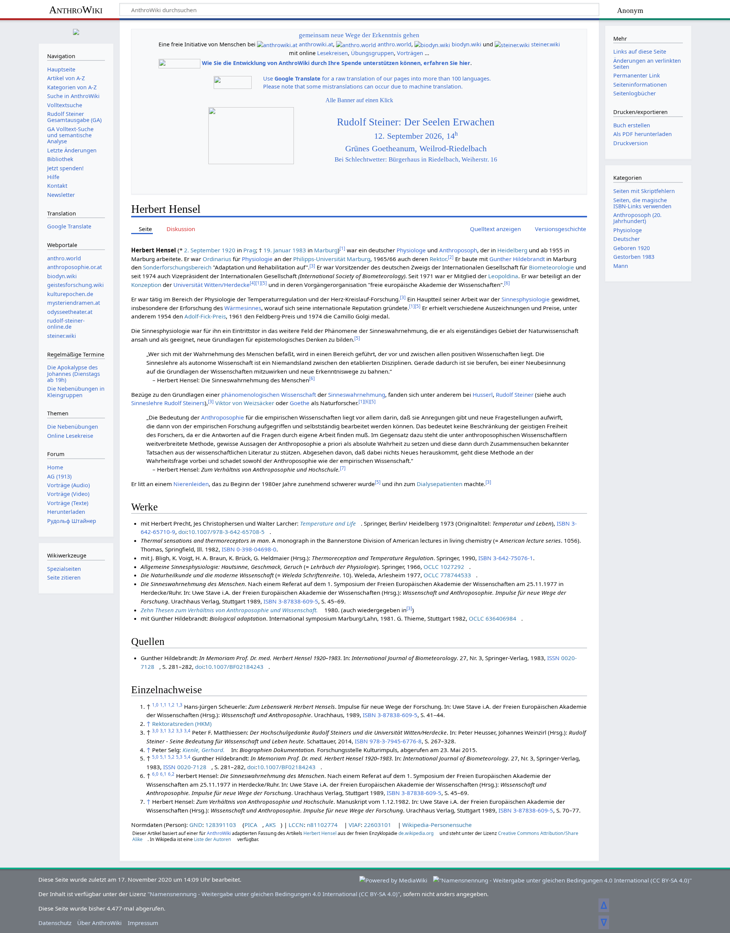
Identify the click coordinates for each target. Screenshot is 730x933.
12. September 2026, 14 (416, 136)
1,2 (171, 705)
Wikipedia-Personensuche (437, 824)
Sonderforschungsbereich (177, 267)
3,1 (163, 730)
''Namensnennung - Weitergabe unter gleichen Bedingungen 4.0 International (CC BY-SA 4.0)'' (274, 894)
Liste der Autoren (212, 839)
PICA (250, 824)
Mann (620, 265)
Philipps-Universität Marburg (331, 259)
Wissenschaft (298, 394)
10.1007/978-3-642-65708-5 (226, 531)
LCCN (296, 824)
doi (182, 531)
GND (195, 824)
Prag (249, 250)
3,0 (155, 730)
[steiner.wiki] (512, 44)
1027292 (452, 566)
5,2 (171, 757)
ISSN (553, 658)
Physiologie (257, 259)
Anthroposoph (458, 250)
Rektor (438, 259)
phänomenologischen (250, 394)
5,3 (179, 757)
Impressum (143, 923)
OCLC (431, 566)
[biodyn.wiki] (432, 44)
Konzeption (146, 284)
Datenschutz (54, 923)
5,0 (155, 757)
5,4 (187, 757)
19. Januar (277, 250)
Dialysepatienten (439, 484)
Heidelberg (512, 250)
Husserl (483, 394)
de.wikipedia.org (415, 833)
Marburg (326, 250)
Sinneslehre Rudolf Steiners (168, 403)
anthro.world (394, 44)
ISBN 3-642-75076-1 (505, 558)
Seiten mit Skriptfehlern (644, 191)
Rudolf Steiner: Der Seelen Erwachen (416, 122)
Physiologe (411, 250)
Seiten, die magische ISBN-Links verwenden (642, 203)
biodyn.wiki (466, 44)
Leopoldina (503, 276)
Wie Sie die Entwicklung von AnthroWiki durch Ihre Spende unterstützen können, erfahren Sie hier (336, 63)
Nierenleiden (191, 484)
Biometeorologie (551, 267)
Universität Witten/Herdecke (211, 284)
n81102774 (322, 824)
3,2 (171, 730)
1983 (299, 250)
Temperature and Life (328, 523)
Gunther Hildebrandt (517, 259)
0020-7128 (191, 767)
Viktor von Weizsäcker (244, 403)
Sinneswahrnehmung (356, 394)
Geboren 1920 (631, 248)
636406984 (501, 618)
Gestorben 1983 (633, 256)
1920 (228, 250)
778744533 (455, 575)
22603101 (377, 824)
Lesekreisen (332, 53)
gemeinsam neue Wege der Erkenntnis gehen (359, 35)
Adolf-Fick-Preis (205, 316)
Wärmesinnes (242, 308)
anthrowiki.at (316, 44)
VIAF (355, 824)
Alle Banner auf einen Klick (359, 100)
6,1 (163, 774)
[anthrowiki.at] (277, 44)
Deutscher (626, 238)
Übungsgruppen (372, 53)
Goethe (299, 403)
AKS (270, 824)
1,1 (163, 705)
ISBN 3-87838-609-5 (290, 601)
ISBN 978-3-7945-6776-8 (388, 741)
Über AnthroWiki (99, 923)
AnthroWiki (76, 10)
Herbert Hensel (319, 833)
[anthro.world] (356, 44)
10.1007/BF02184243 (234, 666)
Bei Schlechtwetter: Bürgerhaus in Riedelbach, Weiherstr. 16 (416, 159)
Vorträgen (410, 53)
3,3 (179, 730)
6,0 (155, 774)
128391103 (220, 824)
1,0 (155, 705)
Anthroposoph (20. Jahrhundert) (637, 218)
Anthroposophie (222, 417)
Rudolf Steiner (514, 394)
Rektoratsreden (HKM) (182, 723)
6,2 (171, 774)
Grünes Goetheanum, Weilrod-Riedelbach (416, 148)
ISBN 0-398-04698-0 (249, 549)
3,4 (187, 730)
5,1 (163, 757)
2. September (202, 250)
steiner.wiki (545, 44)
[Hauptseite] (76, 31)
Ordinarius (217, 259)
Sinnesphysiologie (525, 299)
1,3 (179, 705)
